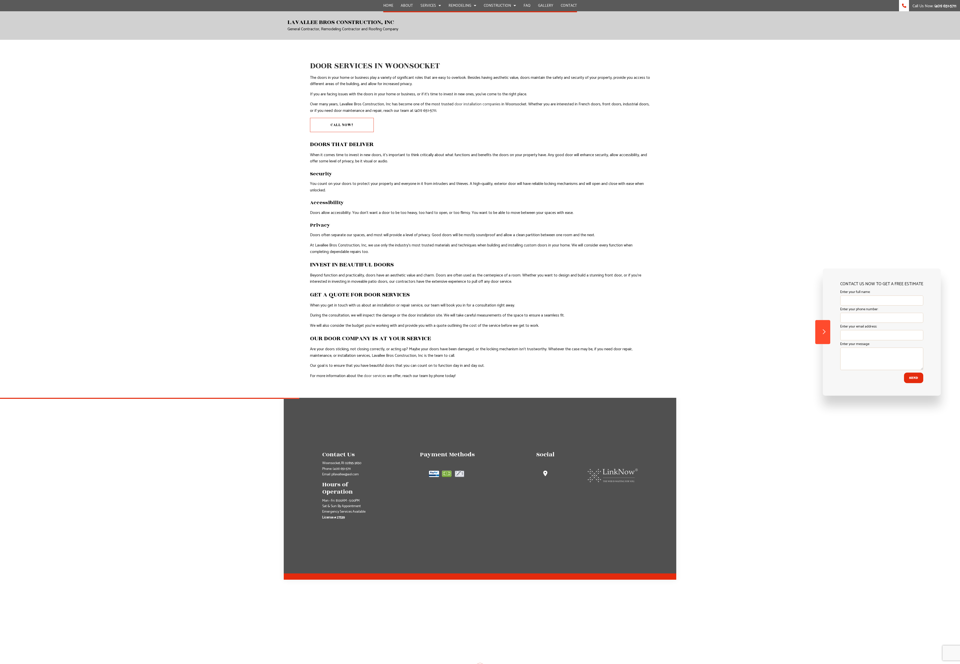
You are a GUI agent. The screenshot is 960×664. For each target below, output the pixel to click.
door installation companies (477, 104)
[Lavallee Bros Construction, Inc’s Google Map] (545, 474)
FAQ (527, 6)
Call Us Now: (934, 6)
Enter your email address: (858, 326)
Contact (569, 6)
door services (375, 376)
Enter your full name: (855, 292)
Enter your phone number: (859, 309)
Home (388, 6)
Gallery (545, 6)
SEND (913, 377)
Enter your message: (855, 344)
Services (428, 6)
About (407, 6)
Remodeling (459, 6)
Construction (497, 6)
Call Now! (341, 125)
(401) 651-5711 (342, 469)
